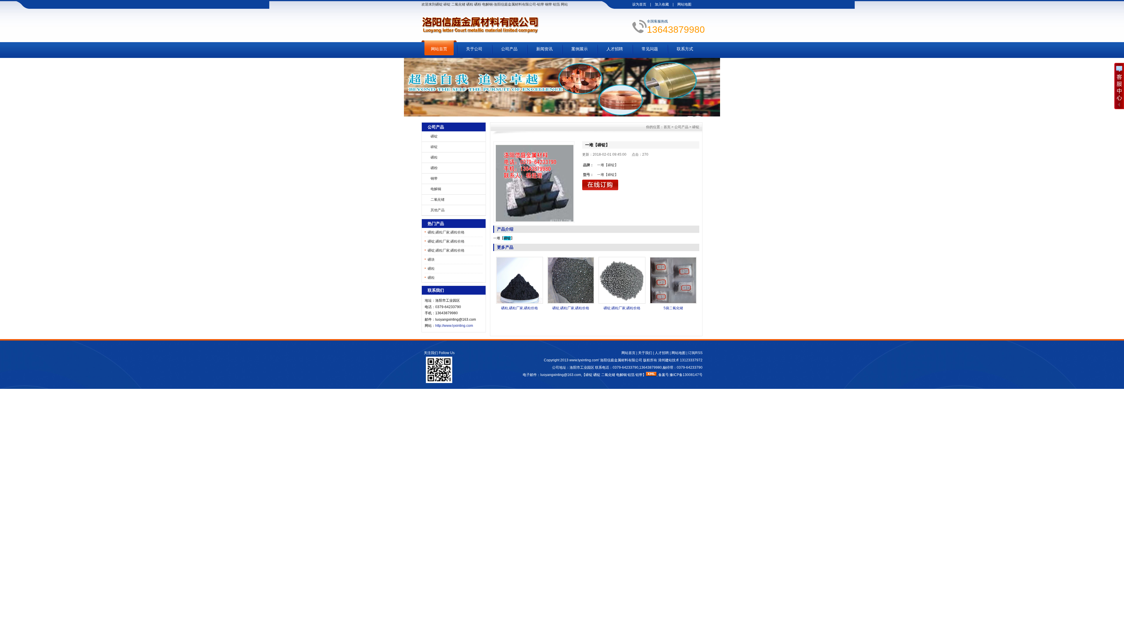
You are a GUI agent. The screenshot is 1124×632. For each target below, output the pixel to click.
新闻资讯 (544, 49)
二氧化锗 (438, 199)
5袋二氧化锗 (673, 308)
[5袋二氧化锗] (673, 302)
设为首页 (639, 4)
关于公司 (474, 49)
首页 (667, 127)
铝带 (638, 375)
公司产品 (509, 49)
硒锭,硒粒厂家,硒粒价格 (446, 241)
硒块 (431, 259)
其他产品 (438, 210)
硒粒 (434, 157)
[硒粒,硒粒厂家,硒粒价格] (519, 302)
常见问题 (650, 49)
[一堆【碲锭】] (534, 182)
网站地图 (684, 4)
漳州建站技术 (668, 360)
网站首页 (439, 49)
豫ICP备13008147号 (686, 375)
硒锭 (434, 136)
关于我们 (645, 353)
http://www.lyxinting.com (454, 326)
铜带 (434, 178)
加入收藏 (662, 4)
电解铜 (436, 189)
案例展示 (579, 49)
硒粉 (434, 168)
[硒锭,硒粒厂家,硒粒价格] (570, 302)
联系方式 (685, 49)
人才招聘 (614, 49)
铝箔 (631, 375)
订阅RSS (695, 353)
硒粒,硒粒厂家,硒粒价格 (446, 232)
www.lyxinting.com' (584, 360)
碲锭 (434, 147)
